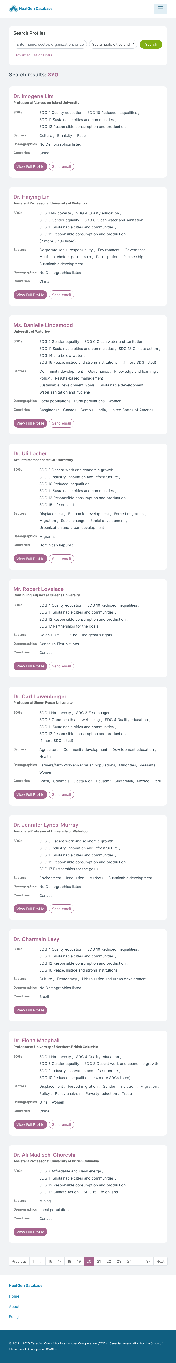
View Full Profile (30, 166)
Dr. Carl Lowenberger (40, 696)
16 (50, 1261)
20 (89, 1261)
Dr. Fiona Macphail (37, 1040)
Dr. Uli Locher (30, 453)
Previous (19, 1261)
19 (79, 1261)
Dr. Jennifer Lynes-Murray (46, 825)
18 (69, 1261)
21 (99, 1261)
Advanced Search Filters (33, 55)
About (14, 1306)
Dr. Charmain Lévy (36, 939)
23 (119, 1261)
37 (148, 1261)
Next (160, 1261)
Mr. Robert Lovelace (39, 589)
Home (14, 1296)
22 (109, 1261)
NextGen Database (35, 8)
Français (16, 1316)
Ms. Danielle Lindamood (43, 325)
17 (60, 1261)
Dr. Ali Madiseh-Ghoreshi (44, 1155)
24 (129, 1261)
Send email (61, 166)
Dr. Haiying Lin (32, 197)
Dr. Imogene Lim (34, 96)
